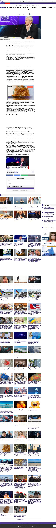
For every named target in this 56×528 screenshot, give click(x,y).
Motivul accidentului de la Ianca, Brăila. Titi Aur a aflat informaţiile (34, 219)
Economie (23, 0)
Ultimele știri (7, 0)
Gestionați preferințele (29, 523)
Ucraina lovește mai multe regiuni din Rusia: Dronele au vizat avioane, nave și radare (33, 355)
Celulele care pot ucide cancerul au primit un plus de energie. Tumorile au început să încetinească (6, 424)
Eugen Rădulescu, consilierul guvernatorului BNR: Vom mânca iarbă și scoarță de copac (50, 217)
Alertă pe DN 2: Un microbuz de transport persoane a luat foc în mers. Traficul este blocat (20, 515)
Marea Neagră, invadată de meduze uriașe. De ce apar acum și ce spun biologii (20, 341)
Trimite (21, 188)
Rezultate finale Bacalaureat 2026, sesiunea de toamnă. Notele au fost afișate (34, 368)
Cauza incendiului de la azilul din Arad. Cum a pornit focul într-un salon (6, 355)
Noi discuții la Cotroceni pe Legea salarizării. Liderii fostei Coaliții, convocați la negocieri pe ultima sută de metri (49, 228)
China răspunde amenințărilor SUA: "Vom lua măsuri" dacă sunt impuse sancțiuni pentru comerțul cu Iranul (34, 313)
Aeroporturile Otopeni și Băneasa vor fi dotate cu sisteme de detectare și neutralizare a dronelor (20, 369)
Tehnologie (25, 1)
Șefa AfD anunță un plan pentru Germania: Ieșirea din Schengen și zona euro (20, 298)
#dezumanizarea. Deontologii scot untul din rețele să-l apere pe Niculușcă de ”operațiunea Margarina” (6, 454)
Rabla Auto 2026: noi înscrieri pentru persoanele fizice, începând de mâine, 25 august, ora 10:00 (6, 259)
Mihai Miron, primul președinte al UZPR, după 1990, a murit (20, 410)
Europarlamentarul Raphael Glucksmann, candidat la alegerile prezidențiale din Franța (20, 424)
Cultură (49, 0)
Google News (16, 172)
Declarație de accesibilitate (39, 523)
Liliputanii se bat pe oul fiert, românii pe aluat (5, 515)
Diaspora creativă (29, 0)
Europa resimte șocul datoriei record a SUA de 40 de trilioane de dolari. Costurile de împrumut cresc (6, 383)
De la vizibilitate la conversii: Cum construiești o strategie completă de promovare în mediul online (6, 285)
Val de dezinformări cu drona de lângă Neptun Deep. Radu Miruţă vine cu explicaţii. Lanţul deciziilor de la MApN (20, 206)
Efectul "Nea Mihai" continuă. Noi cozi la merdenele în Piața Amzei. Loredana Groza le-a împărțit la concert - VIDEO (6, 327)
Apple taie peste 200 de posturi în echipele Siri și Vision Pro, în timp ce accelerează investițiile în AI (34, 397)
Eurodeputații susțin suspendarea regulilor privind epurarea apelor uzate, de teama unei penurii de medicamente (34, 245)
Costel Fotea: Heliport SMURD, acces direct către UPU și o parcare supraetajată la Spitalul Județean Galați (34, 299)
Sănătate (45, 0)
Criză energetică (18, 0)
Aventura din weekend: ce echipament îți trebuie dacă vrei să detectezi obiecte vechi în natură (20, 285)
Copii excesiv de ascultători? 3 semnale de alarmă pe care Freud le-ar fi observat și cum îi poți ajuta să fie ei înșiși (20, 327)
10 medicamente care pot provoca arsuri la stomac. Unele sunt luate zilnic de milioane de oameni (6, 368)
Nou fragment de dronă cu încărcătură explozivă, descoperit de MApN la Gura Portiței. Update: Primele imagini (20, 454)
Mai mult (33, 1)
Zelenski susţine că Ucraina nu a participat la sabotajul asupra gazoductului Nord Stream (6, 439)
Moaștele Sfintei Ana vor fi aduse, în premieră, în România (20, 468)
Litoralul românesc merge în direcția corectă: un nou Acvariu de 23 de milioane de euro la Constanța (20, 355)
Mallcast (29, 1)
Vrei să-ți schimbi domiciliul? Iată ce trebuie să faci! (6, 219)
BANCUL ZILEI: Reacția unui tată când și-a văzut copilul (34, 410)
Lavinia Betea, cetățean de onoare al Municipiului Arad (20, 396)
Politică (11, 0)
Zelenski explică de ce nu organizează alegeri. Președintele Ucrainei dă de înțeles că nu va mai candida (34, 485)
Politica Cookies (22, 523)
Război (14, 0)
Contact (34, 523)
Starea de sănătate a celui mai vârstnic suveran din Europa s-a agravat (6, 396)
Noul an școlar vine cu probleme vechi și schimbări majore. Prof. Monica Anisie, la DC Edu (34, 439)
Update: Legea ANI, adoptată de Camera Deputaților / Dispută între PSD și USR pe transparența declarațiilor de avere (20, 313)
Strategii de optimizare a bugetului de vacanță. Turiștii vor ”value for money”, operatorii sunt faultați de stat (6, 299)
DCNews (2, 2)
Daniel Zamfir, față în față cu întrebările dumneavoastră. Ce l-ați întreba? (20, 219)
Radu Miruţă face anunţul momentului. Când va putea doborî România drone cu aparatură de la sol (5, 206)
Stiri (19, 5)
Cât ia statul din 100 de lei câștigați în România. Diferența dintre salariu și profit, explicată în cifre (34, 285)
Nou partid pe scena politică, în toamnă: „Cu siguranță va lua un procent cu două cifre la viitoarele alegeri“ (49, 209)
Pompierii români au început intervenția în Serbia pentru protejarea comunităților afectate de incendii (20, 501)
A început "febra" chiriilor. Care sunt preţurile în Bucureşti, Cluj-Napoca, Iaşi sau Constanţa (34, 206)
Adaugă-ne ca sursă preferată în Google (23, 14)
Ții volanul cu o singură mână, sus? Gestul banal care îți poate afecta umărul (6, 244)
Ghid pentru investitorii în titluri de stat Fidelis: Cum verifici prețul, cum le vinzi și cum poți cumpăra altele (34, 342)
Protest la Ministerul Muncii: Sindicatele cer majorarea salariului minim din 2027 (5, 341)
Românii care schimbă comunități (38, 0)
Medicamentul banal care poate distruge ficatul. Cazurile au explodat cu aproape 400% (6, 312)
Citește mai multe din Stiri (20, 519)
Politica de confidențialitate (15, 523)
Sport (21, 1)
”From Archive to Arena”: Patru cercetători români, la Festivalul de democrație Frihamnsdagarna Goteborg (6, 485)
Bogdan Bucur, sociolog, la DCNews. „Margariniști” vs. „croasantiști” (19, 244)
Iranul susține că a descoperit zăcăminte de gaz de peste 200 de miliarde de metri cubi (34, 382)
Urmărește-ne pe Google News (35, 14)
